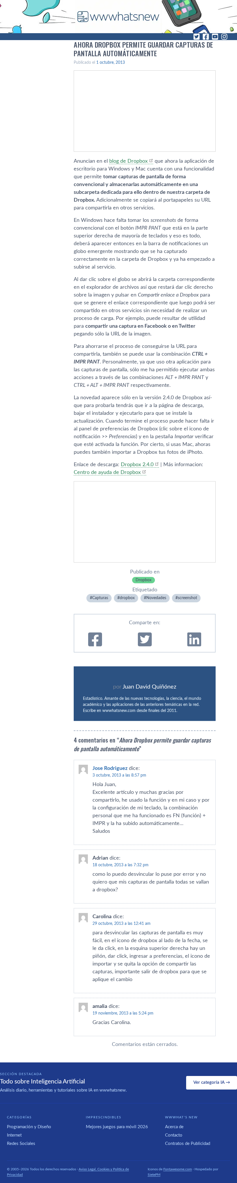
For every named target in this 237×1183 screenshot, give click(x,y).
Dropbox (143, 580)
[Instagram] (224, 36)
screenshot (187, 598)
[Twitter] (196, 36)
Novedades (156, 598)
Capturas (100, 598)
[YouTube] (215, 36)
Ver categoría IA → (211, 1082)
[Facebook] (205, 36)
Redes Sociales (21, 1143)
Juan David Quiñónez (149, 687)
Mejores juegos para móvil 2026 (117, 1127)
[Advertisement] (144, 111)
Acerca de (174, 1127)
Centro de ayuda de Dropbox (107, 472)
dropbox (127, 598)
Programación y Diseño (29, 1127)
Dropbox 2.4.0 (137, 464)
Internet (14, 1135)
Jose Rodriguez (109, 768)
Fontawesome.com (177, 1169)
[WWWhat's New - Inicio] (118, 16)
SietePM (154, 1174)
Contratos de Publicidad (187, 1143)
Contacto (173, 1135)
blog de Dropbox (128, 161)
